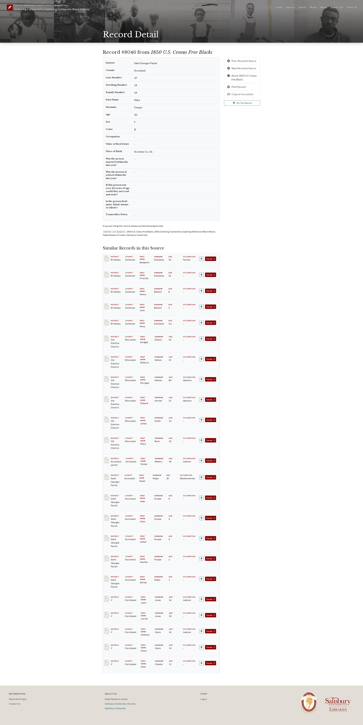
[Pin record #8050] (201, 558)
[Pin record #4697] (201, 359)
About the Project (18, 699)
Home (279, 7)
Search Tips (337, 7)
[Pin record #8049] (201, 538)
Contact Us (14, 703)
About (323, 7)
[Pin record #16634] (201, 663)
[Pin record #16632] (201, 647)
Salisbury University (115, 708)
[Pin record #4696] (201, 339)
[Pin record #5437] (201, 420)
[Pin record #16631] (201, 631)
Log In (204, 699)
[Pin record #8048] (201, 518)
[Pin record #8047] (201, 498)
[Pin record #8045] (201, 477)
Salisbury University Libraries (120, 703)
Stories (302, 7)
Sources (290, 7)
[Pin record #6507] (201, 460)
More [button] (350, 7)
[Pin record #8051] (201, 579)
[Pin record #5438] (201, 440)
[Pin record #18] (201, 259)
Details (209, 259)
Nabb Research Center (116, 699)
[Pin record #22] (201, 323)
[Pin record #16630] (201, 615)
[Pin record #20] (201, 291)
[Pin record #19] (201, 275)
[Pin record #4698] (201, 379)
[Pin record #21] (201, 306)
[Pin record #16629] (201, 599)
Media (313, 7)
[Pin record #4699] (201, 399)
